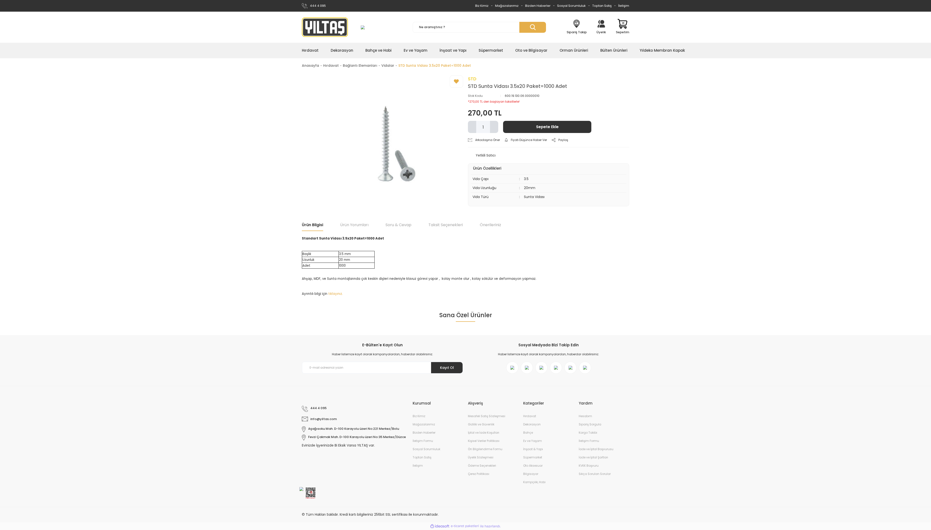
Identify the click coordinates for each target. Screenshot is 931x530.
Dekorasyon (532, 424)
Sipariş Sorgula (590, 424)
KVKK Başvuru (589, 466)
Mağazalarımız (507, 5)
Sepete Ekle (547, 127)
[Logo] (325, 27)
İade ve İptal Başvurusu (596, 449)
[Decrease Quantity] (472, 127)
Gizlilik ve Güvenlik (481, 424)
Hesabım (585, 416)
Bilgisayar (530, 474)
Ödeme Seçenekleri (482, 466)
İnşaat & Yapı (533, 449)
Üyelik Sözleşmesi (480, 457)
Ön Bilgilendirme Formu (485, 449)
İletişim (623, 5)
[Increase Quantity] (494, 127)
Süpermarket (532, 457)
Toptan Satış (602, 5)
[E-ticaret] (465, 526)
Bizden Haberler (538, 5)
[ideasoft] (439, 526)
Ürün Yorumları (354, 225)
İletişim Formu (423, 441)
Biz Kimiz (482, 5)
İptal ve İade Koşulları (483, 433)
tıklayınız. (335, 293)
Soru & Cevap (398, 225)
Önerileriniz (490, 225)
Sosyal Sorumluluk (571, 5)
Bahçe (528, 433)
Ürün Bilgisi (312, 225)
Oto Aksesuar (533, 466)
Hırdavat (529, 416)
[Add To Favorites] (456, 81)
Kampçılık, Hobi (534, 482)
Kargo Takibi (588, 433)
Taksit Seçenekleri (445, 225)
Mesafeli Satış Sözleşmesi (486, 416)
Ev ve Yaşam (532, 441)
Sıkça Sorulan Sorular (595, 474)
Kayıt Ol (447, 367)
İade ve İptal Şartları (593, 457)
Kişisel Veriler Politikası (483, 441)
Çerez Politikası (478, 474)
